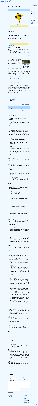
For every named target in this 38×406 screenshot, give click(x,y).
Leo (10, 137)
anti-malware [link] (16, 87)
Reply (9, 125)
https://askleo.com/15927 (27, 102)
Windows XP (23, 103)
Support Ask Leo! (34, 26)
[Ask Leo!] (5, 2)
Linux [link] (16, 71)
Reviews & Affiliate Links (26, 402)
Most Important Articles (10, 395)
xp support (25, 103)
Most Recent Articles (10, 396)
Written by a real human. (34, 4)
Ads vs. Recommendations (26, 396)
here (32, 22)
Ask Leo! (26, 107)
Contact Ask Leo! (25, 395)
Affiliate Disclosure (25, 398)
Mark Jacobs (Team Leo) (13, 190)
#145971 (23, 69)
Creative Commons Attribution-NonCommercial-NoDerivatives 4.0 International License (26, 404)
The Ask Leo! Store (18, 395)
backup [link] (23, 74)
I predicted (15, 100)
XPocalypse (28, 103)
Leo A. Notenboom (10, 7)
